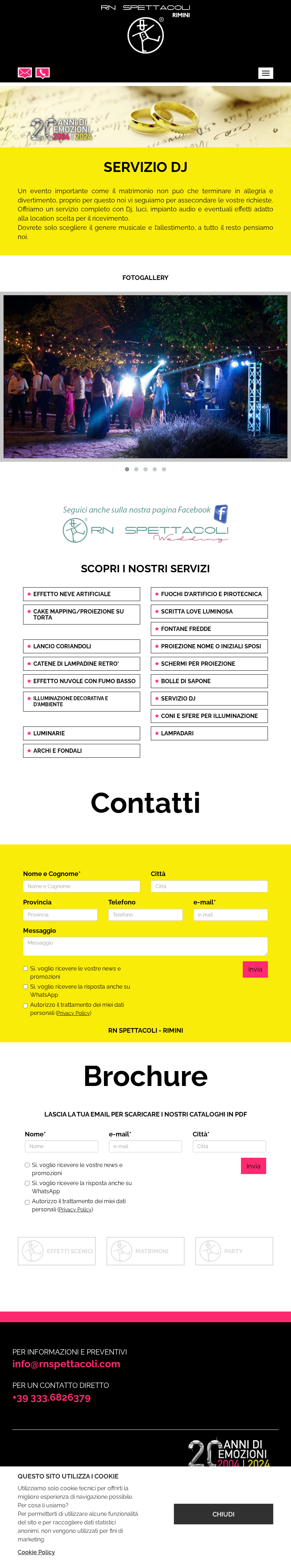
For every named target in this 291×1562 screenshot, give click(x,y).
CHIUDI (224, 1514)
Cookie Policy (36, 1552)
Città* (201, 1134)
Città (158, 873)
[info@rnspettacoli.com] (25, 73)
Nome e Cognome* (52, 873)
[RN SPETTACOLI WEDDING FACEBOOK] (145, 524)
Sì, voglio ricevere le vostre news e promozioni (75, 972)
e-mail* (204, 902)
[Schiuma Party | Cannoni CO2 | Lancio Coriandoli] (145, 27)
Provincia (37, 902)
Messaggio (39, 930)
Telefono (122, 902)
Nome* (35, 1134)
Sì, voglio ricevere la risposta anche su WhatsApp (80, 990)
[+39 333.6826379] (42, 73)
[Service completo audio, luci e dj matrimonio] (145, 377)
